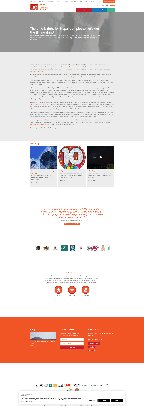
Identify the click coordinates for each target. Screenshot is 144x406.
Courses (59, 1)
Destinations (50, 1)
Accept (116, 400)
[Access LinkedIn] (114, 5)
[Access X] (110, 5)
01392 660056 (95, 339)
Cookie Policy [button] (61, 399)
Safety (66, 1)
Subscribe (72, 347)
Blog (86, 1)
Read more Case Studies (72, 224)
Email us (92, 347)
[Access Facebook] (112, 5)
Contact (92, 1)
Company (33, 1)
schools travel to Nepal (72, 69)
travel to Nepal (38, 71)
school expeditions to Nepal (38, 104)
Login (99, 1)
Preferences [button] (30, 401)
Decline (104, 400)
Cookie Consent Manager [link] (26, 394)
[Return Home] (40, 7)
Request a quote (109, 1)
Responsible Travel (76, 1)
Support (41, 1)
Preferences (92, 400)
